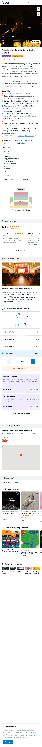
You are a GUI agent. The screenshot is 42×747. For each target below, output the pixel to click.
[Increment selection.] (33, 361)
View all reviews (21, 250)
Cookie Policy (14, 734)
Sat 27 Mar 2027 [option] (26, 316)
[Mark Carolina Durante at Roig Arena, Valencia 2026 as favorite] (37, 532)
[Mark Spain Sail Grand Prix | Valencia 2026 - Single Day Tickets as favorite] (17, 532)
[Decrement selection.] (9, 361)
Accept (8, 742)
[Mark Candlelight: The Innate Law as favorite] (37, 493)
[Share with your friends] (38, 9)
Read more (19, 302)
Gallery (36, 42)
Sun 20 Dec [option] (16, 316)
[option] (21, 332)
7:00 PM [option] (21, 325)
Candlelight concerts (26, 136)
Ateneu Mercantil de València (17, 430)
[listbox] (21, 317)
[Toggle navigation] (39, 3)
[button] (21, 332)
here (32, 121)
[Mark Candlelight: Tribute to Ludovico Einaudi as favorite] (38, 14)
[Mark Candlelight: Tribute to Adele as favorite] (17, 493)
